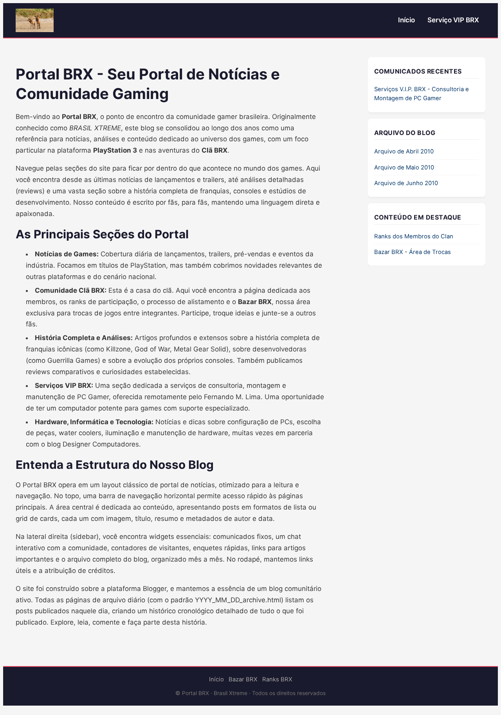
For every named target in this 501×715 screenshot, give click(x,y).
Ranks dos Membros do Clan (413, 236)
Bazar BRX (243, 679)
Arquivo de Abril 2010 (404, 151)
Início (406, 20)
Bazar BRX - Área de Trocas (412, 252)
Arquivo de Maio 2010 (404, 167)
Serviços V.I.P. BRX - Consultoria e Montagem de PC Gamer (421, 94)
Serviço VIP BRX (453, 20)
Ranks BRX (277, 679)
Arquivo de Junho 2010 (406, 183)
